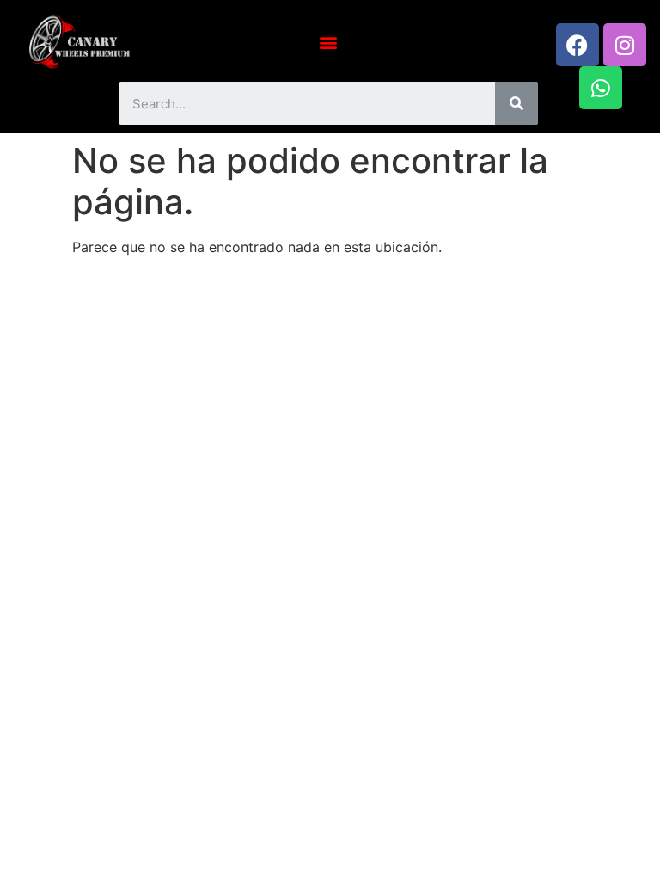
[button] (329, 42)
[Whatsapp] (600, 87)
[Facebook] (577, 44)
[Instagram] (624, 44)
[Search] (516, 103)
